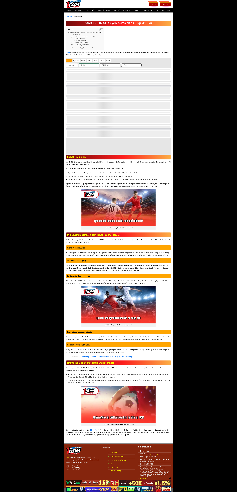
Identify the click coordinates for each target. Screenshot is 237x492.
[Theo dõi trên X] (73, 467)
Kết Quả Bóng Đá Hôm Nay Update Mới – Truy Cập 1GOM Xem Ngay (105, 357)
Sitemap (143, 479)
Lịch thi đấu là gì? (75, 34)
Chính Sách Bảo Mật (117, 456)
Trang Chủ (69, 16)
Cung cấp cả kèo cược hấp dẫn (81, 44)
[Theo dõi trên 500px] (77, 467)
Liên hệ (113, 464)
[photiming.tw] (75, 4)
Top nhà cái (147, 10)
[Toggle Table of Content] (100, 29)
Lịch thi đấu (90, 10)
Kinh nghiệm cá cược (163, 10)
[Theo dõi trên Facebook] (68, 467)
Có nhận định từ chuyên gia (80, 46)
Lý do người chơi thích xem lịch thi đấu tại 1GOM (83, 36)
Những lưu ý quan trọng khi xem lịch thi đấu (82, 48)
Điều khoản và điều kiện (118, 460)
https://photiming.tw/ (153, 454)
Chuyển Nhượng (115, 471)
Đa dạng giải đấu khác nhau (81, 42)
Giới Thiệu (114, 452)
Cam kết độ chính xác (79, 38)
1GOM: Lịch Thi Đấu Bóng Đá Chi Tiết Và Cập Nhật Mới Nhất (85, 32)
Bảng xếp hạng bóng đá (122, 10)
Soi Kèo (137, 10)
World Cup (78, 10)
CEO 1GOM (114, 468)
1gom (69, 10)
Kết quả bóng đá (104, 10)
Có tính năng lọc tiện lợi (80, 40)
